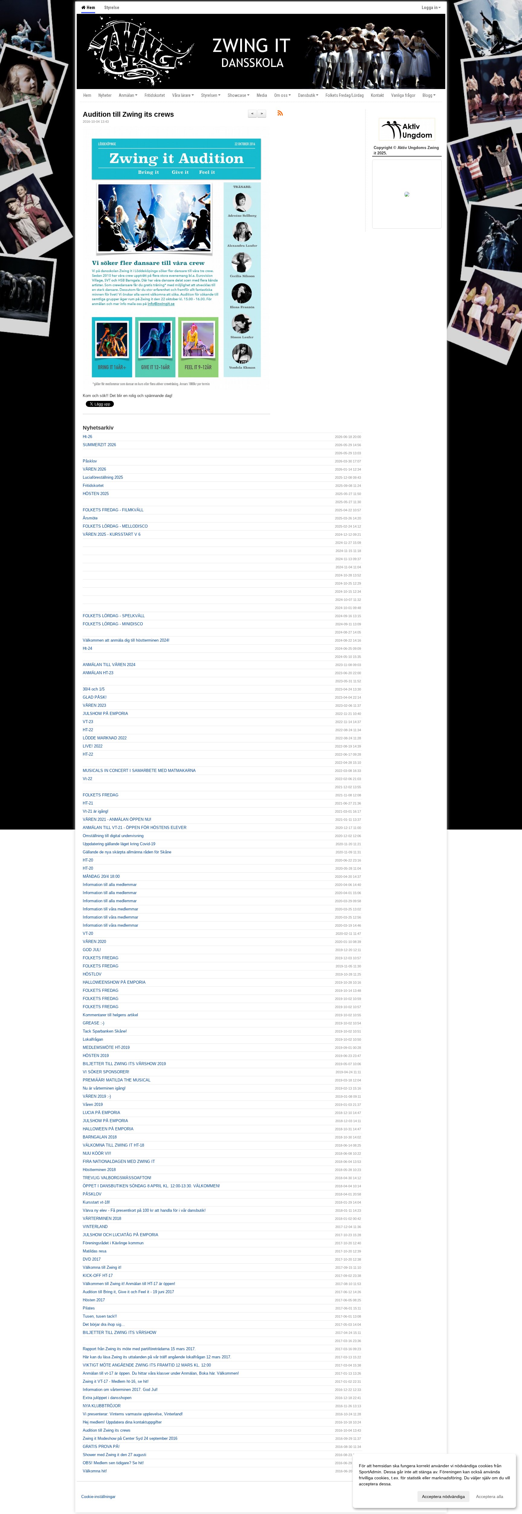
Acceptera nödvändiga (443, 1496)
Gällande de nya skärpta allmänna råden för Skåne (127, 852)
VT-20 (88, 933)
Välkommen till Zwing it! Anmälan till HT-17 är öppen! (129, 1283)
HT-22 (88, 730)
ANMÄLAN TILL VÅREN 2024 (109, 664)
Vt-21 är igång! (95, 811)
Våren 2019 (93, 1104)
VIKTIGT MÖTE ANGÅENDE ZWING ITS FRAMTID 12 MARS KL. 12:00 (147, 1365)
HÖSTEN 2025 (96, 493)
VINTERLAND (95, 1226)
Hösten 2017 (94, 1300)
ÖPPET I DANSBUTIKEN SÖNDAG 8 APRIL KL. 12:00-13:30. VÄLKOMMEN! (151, 1186)
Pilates (89, 1308)
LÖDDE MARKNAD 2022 (105, 738)
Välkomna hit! (95, 1471)
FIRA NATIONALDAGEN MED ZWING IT (119, 1161)
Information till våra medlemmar (110, 909)
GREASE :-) (93, 1023)
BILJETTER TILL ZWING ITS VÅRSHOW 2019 (124, 1064)
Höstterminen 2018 (99, 1169)
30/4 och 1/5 (94, 689)
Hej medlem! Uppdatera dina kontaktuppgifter (122, 1422)
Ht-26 (87, 436)
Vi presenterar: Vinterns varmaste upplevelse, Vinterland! (133, 1414)
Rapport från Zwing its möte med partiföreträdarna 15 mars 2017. (139, 1349)
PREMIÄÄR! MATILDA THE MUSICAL (116, 1080)
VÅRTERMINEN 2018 (102, 1218)
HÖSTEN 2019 (96, 1055)
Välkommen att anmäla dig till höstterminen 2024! (126, 640)
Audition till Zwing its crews (128, 114)
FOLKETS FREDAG (100, 795)
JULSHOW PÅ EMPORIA (105, 713)
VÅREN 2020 (94, 941)
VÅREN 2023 (94, 705)
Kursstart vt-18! (96, 1202)
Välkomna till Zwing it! (102, 1267)
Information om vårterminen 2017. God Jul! (120, 1389)
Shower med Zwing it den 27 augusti (114, 1454)
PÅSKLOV (92, 1194)
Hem (90, 7)
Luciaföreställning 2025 (103, 477)
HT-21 (88, 803)
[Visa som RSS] (280, 114)
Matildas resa (94, 1251)
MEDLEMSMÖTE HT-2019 (106, 1047)
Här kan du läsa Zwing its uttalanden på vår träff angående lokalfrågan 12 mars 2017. (157, 1357)
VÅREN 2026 (94, 469)
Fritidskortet (93, 485)
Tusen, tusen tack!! (100, 1316)
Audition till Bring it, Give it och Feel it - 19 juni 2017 (128, 1292)
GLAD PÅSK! (95, 697)
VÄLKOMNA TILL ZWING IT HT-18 (113, 1145)
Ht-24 (87, 648)
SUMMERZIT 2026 (99, 445)
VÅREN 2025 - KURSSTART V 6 (111, 534)
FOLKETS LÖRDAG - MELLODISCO (115, 526)
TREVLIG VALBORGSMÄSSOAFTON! (117, 1178)
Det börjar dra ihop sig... (104, 1324)
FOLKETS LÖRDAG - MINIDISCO (113, 624)
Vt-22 (87, 778)
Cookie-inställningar (98, 1496)
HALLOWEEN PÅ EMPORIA (108, 1129)
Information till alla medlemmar (110, 884)
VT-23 (88, 721)
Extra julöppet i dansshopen (107, 1397)
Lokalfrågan (93, 1039)
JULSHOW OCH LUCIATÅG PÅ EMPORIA (120, 1235)
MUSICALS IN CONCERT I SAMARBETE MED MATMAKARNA (139, 770)
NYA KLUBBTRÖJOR (102, 1406)
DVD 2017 (92, 1259)
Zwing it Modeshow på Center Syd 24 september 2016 (130, 1438)
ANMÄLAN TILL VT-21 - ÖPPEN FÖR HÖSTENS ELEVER (134, 827)
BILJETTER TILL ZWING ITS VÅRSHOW (119, 1332)
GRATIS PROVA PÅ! (101, 1446)
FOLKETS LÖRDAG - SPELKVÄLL (114, 616)
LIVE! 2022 (92, 746)
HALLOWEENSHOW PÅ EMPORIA (114, 982)
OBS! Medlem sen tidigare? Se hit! (113, 1463)
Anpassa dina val (375, 1495)
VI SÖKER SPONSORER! (106, 1072)
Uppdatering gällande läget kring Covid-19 (119, 844)
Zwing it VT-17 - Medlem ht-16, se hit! (116, 1381)
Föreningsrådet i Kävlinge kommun (113, 1243)
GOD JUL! (92, 949)
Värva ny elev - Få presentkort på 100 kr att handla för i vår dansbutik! (144, 1210)
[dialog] (434, 1481)
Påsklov (90, 461)
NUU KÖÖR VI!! (97, 1153)
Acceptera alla (489, 1496)
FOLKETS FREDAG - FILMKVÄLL (113, 510)
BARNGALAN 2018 (100, 1137)
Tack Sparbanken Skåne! (105, 1031)
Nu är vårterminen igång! (104, 1088)
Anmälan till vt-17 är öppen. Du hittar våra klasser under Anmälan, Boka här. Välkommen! (161, 1373)
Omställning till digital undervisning (113, 835)
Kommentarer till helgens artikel (110, 1015)
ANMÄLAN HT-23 (98, 673)
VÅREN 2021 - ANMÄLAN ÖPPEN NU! (117, 819)
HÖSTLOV (92, 974)
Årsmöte (90, 518)
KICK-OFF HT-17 (98, 1275)
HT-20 (88, 860)
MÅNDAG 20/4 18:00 (101, 876)
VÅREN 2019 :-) (97, 1096)
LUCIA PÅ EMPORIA (101, 1112)
